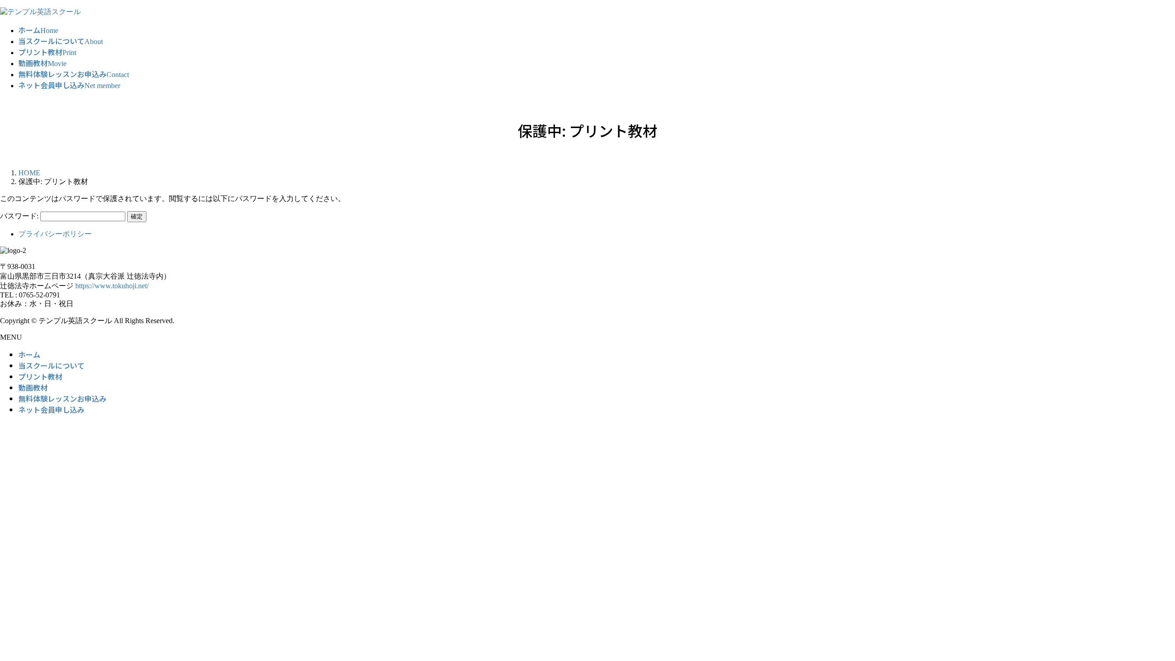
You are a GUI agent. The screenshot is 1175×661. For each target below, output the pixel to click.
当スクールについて (51, 365)
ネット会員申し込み (51, 409)
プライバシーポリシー (55, 234)
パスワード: (20, 216)
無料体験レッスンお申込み (62, 398)
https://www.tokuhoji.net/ (112, 286)
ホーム (29, 354)
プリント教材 (40, 376)
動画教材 (33, 387)
